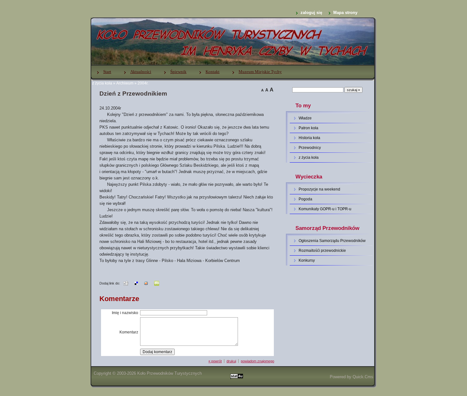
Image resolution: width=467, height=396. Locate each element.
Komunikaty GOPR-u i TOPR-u (325, 209)
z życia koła (102, 83)
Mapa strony (345, 12)
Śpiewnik (178, 71)
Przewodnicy (310, 147)
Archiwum (124, 83)
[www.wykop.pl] (146, 283)
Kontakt (213, 71)
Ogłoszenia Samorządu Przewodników (332, 240)
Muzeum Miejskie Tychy (260, 71)
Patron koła (308, 128)
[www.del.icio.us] (136, 283)
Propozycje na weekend (319, 189)
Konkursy (307, 260)
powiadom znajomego (257, 361)
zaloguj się (311, 12)
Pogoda (305, 199)
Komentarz (128, 332)
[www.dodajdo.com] (156, 283)
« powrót (215, 361)
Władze (305, 118)
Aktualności (140, 71)
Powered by (351, 376)
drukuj (231, 361)
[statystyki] (236, 376)
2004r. (143, 83)
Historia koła (309, 138)
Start (107, 71)
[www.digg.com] (125, 283)
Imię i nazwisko (125, 313)
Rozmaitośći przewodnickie (322, 250)
